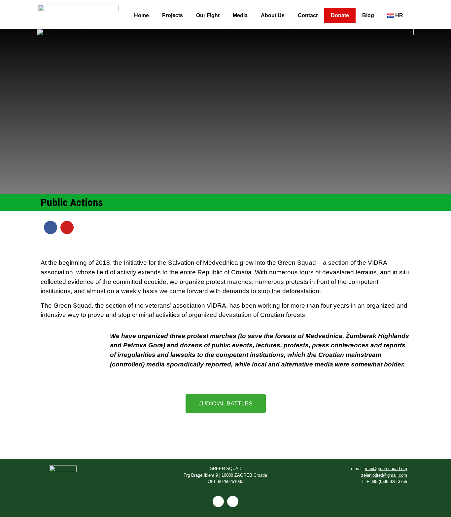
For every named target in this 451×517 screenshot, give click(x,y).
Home (141, 15)
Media (240, 15)
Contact (308, 15)
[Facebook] (50, 227)
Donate (340, 15)
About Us (273, 15)
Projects (172, 15)
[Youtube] (67, 227)
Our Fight (208, 15)
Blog (368, 15)
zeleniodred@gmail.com (384, 475)
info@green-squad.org (386, 468)
